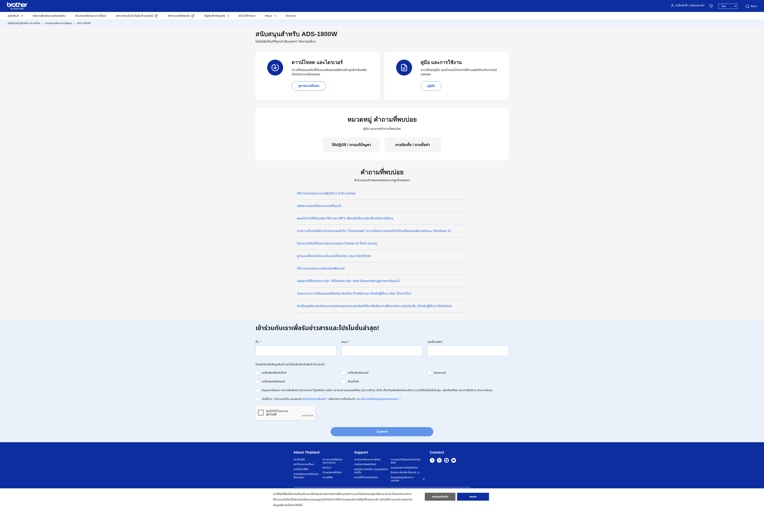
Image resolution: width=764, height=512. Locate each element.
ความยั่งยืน (328, 477)
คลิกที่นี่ (298, 505)
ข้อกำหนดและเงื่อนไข (314, 399)
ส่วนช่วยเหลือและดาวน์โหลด (90, 16)
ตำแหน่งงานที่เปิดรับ (332, 472)
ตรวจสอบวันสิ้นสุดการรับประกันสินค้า (406, 461)
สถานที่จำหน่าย (247, 16)
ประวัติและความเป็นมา (303, 464)
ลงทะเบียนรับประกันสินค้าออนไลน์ (134, 16)
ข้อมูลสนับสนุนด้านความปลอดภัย (402, 479)
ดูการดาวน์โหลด (308, 85)
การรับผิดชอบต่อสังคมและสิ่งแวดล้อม (306, 475)
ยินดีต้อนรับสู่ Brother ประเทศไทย (24, 23)
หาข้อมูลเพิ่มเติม (440, 496)
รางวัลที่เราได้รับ (301, 469)
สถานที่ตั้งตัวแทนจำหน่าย (366, 477)
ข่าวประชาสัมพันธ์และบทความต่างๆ (333, 461)
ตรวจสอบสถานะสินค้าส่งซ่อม (404, 467)
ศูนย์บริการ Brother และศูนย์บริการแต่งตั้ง (371, 471)
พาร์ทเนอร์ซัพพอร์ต (179, 16)
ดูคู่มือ (431, 85)
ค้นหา (754, 6)
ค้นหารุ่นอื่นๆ (307, 41)
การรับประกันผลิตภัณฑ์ (365, 464)
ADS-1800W (84, 23)
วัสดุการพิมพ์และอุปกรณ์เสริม (49, 16)
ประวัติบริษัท (299, 459)
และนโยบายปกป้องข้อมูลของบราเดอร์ (377, 399)
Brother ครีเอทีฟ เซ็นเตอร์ (403, 472)
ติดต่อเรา (291, 16)
